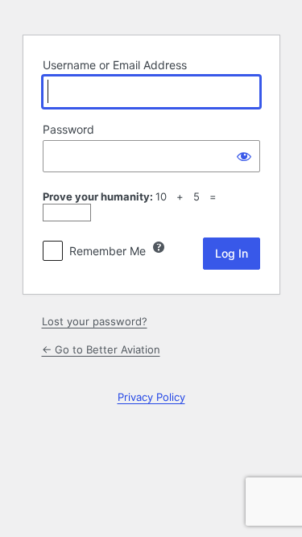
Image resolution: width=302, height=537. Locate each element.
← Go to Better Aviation (101, 349)
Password (68, 129)
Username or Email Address (115, 65)
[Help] (158, 247)
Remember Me (107, 251)
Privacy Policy (151, 396)
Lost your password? (94, 321)
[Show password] (244, 156)
